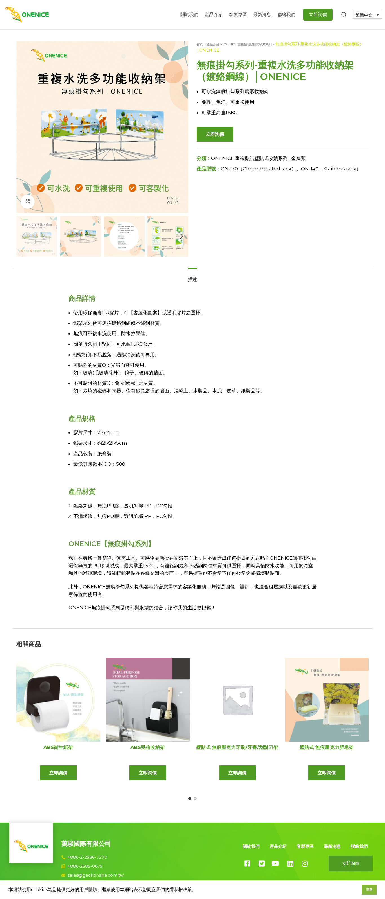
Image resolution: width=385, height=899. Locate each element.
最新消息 (332, 846)
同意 (369, 889)
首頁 (200, 44)
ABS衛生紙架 (58, 747)
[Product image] (58, 700)
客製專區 (305, 846)
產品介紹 (213, 44)
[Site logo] (26, 14)
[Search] (344, 14)
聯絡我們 (359, 846)
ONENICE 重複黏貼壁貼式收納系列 (247, 44)
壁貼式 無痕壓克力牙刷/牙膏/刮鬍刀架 (237, 747)
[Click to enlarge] (28, 202)
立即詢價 (215, 134)
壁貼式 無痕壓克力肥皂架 (327, 747)
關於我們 (251, 846)
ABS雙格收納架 (147, 747)
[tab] (192, 276)
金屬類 (298, 158)
